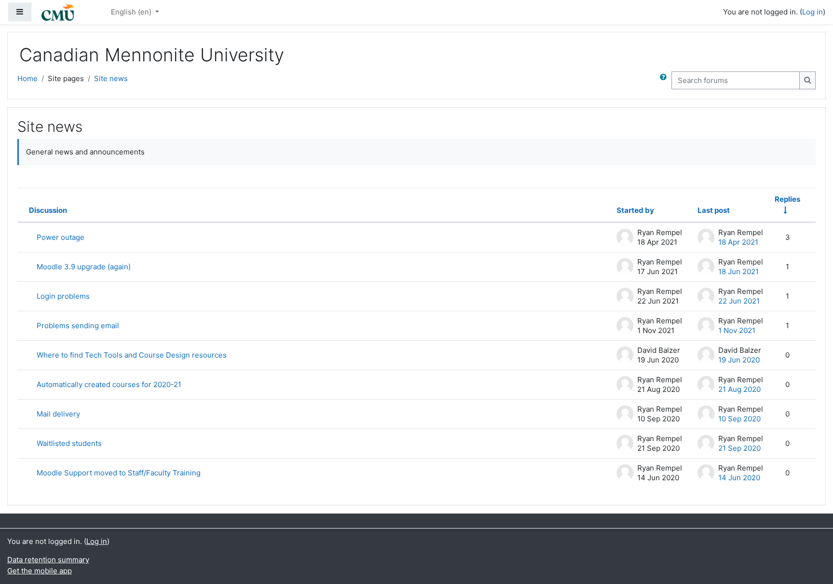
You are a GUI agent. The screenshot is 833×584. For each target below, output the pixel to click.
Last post (714, 210)
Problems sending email (78, 325)
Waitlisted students (69, 443)
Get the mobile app (39, 570)
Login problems (63, 296)
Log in (812, 11)
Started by (635, 210)
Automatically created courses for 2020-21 (109, 384)
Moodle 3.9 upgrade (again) (84, 266)
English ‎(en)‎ (132, 11)
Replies (787, 199)
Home (27, 78)
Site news (111, 78)
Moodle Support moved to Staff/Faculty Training (119, 472)
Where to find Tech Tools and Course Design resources (132, 355)
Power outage (60, 237)
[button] (665, 80)
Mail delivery (58, 413)
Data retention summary (48, 559)
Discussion (48, 210)
